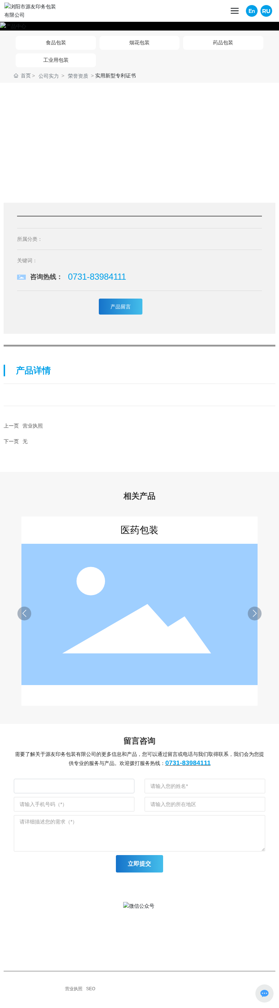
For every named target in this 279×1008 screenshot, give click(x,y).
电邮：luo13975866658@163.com (102, 964)
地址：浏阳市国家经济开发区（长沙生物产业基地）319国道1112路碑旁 (144, 930)
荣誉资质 (78, 76)
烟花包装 (139, 42)
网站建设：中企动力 (38, 997)
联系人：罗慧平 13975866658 (97, 947)
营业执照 (33, 426)
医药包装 (139, 530)
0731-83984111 (97, 277)
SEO (90, 988)
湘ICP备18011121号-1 (39, 988)
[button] (24, 613)
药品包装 (223, 42)
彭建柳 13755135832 (87, 953)
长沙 (65, 997)
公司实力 (49, 76)
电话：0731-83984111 (88, 940)
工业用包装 (56, 60)
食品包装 (56, 42)
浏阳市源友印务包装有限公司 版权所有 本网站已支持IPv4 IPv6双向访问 (86, 981)
